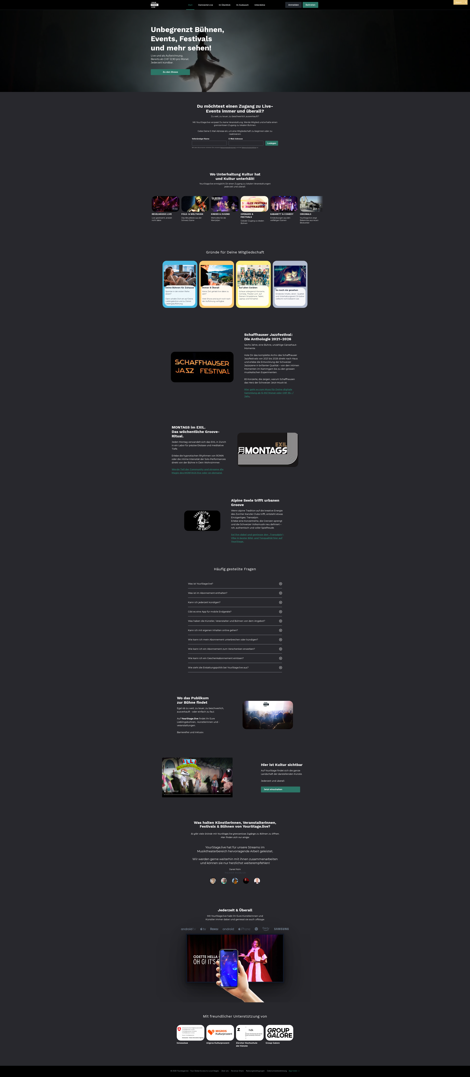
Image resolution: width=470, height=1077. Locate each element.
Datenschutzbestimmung (277, 1071)
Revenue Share (237, 1071)
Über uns (225, 1071)
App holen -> (294, 1071)
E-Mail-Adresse (236, 139)
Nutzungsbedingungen (228, 147)
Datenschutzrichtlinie (249, 147)
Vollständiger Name (200, 139)
